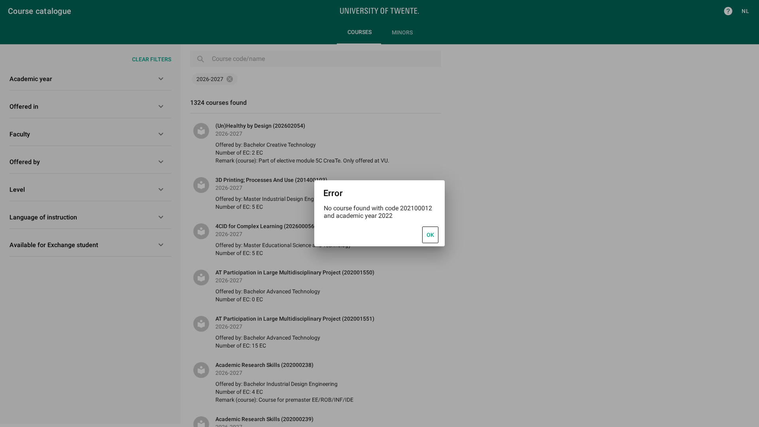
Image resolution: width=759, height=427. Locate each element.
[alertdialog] (379, 213)
